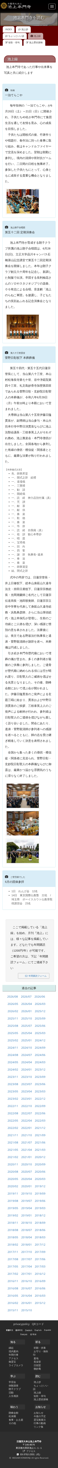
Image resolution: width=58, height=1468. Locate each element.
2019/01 (24, 1215)
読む (38, 1376)
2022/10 (24, 1106)
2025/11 (11, 1018)
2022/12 (38, 1099)
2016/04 (24, 1295)
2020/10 (24, 1164)
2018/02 (11, 1244)
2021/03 (38, 1150)
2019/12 (38, 1186)
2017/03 (38, 1266)
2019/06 (38, 1201)
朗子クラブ (15, 1389)
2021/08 (11, 1142)
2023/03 (38, 1091)
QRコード (38, 1324)
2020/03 (38, 1179)
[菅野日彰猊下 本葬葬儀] (22, 795)
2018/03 (38, 1237)
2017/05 (11, 1266)
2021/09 (38, 1135)
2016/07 (24, 1288)
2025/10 (24, 1018)
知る (13, 1342)
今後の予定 (40, 1416)
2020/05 (11, 1179)
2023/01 (24, 1099)
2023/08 (11, 1084)
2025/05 (11, 1033)
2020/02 (11, 1186)
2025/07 (24, 1026)
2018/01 (24, 1244)
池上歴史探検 (36, 42)
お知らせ (40, 1407)
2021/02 (11, 1157)
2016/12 (38, 1274)
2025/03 (38, 1033)
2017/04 (24, 1266)
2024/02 (11, 1069)
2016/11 (11, 1281)
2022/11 (11, 1106)
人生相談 (13, 1395)
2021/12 (38, 1128)
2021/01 (24, 1157)
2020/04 (24, 1179)
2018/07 (24, 1230)
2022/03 (38, 1120)
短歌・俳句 (14, 42)
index (8, 29)
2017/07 (24, 1259)
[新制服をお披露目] (22, 326)
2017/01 (24, 1274)
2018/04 (24, 1237)
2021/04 (24, 1150)
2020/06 (38, 1171)
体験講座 (13, 1385)
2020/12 (38, 1157)
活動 (11, 1392)
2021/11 (11, 1135)
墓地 (36, 1358)
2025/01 (24, 1040)
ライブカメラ (16, 1365)
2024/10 (24, 1047)
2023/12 (38, 1069)
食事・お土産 (16, 1419)
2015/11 (11, 1310)
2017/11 (11, 1252)
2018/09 (38, 1223)
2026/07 (24, 996)
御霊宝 (12, 1361)
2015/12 (38, 1303)
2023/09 (38, 1077)
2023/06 (38, 1084)
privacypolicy (21, 1324)
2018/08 (11, 1230)
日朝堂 (37, 1365)
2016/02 (11, 1303)
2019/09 (38, 1193)
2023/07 (24, 1084)
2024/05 (11, 1062)
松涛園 (12, 1416)
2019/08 (11, 1201)
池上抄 (24, 29)
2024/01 (24, 1069)
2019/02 (11, 1215)
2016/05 (11, 1295)
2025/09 (38, 1018)
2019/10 (24, 1193)
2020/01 (24, 1186)
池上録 (37, 1392)
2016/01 (24, 1303)
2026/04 (24, 1004)
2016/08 (11, 1288)
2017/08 (11, 1259)
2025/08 (11, 1026)
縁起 (11, 1347)
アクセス (13, 1358)
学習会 (12, 1382)
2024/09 (38, 1047)
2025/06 (38, 1026)
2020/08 (11, 1171)
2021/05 (11, 1150)
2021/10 (24, 1135)
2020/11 (11, 1164)
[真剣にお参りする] (22, 201)
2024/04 (24, 1062)
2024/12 (38, 1040)
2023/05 (11, 1091)
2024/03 (38, 1062)
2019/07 (24, 1201)
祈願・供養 (40, 1347)
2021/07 (24, 1142)
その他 (12, 1423)
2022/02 (11, 1128)
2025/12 (38, 1011)
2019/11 (11, 1193)
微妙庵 (37, 1368)
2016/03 (38, 1295)
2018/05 (11, 1237)
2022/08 (11, 1113)
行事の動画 (40, 1423)
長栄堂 (37, 1361)
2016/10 (24, 1281)
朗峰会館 (13, 1412)
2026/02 (11, 1011)
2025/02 (11, 1040)
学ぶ (13, 1376)
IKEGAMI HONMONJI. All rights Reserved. (30, 1457)
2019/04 (24, 1208)
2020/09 (38, 1164)
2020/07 (24, 1171)
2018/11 (11, 1223)
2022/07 (24, 1113)
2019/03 (38, 1208)
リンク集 (38, 1426)
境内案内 (13, 1351)
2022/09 (38, 1106)
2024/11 (11, 1047)
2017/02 (11, 1274)
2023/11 (11, 1077)
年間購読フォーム (38, 975)
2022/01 (24, 1128)
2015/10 (24, 1310)
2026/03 (38, 1004)
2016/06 (38, 1288)
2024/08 (11, 1055)
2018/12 (38, 1215)
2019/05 (11, 1208)
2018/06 (38, 1230)
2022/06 (38, 1113)
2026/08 (10, 996)
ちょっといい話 (16, 35)
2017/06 (38, 1259)
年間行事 (13, 1354)
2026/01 (24, 1011)
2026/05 (11, 1004)
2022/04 (24, 1120)
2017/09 (38, 1252)
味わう (14, 1407)
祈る (38, 1342)
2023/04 (24, 1091)
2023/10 (24, 1077)
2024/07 (24, 1055)
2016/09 (38, 1281)
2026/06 (37, 996)
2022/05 (11, 1120)
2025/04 (24, 1033)
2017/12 (38, 1244)
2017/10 (24, 1252)
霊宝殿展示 (40, 1419)
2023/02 (11, 1099)
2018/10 (24, 1223)
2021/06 (38, 1142)
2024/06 (38, 1055)
